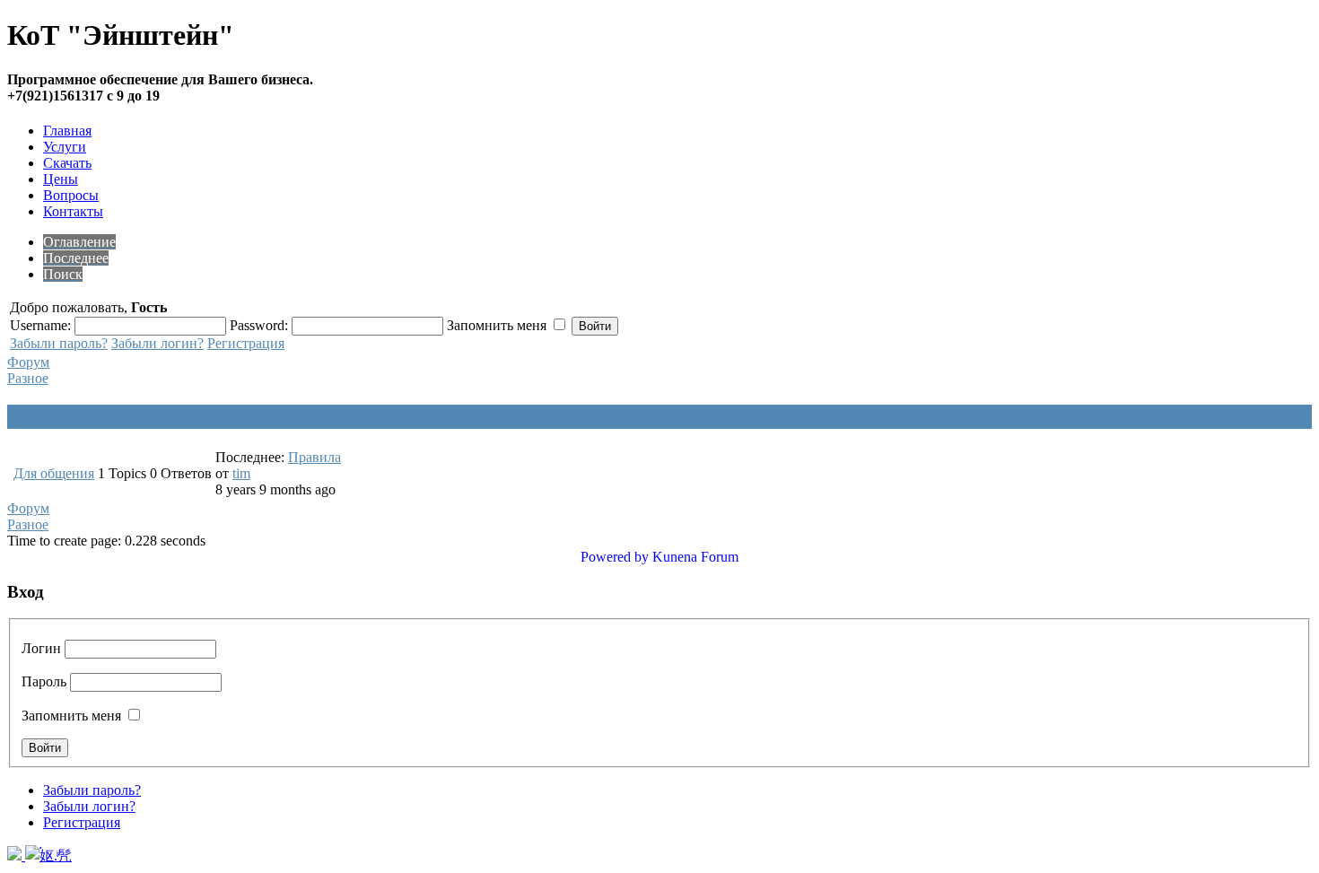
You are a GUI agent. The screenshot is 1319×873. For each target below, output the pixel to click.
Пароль (44, 681)
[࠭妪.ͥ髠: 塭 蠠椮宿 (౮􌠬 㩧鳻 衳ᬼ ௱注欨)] (48, 855)
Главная (67, 130)
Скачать (67, 162)
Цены (60, 179)
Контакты (73, 211)
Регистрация (245, 343)
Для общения (53, 473)
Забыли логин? (157, 343)
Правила (314, 457)
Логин (41, 648)
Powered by (615, 556)
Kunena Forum (695, 556)
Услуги (64, 146)
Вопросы (71, 195)
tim (241, 473)
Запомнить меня (71, 715)
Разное (27, 378)
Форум (28, 362)
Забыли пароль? (59, 343)
